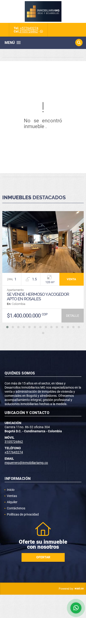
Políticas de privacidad (23, 514)
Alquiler (12, 502)
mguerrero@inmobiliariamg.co (26, 463)
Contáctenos (16, 508)
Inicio (10, 490)
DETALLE (72, 315)
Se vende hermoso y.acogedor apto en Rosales (38, 296)
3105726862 (28, 31)
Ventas (12, 496)
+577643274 (29, 28)
